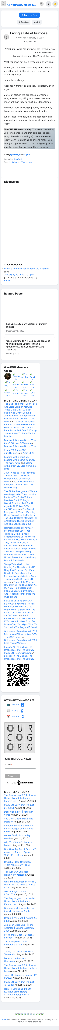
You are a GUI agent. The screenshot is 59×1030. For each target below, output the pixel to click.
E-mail (8, 764)
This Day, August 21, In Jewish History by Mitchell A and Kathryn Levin (19, 901)
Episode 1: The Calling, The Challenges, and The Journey (19, 657)
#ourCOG (18, 159)
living (14, 162)
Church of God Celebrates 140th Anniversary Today (17, 863)
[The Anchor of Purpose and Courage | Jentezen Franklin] (24, 376)
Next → (36, 22)
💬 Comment (22, 172)
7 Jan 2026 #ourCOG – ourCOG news (16, 451)
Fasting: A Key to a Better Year (20, 446)
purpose (29, 162)
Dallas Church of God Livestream (15, 960)
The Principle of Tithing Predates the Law (16, 943)
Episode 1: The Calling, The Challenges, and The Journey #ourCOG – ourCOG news (19, 650)
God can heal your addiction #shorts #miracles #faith (19, 909)
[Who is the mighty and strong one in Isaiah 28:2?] (8, 376)
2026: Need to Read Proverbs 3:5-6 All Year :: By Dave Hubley (19, 484)
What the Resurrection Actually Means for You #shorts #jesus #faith (20, 884)
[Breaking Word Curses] (24, 384)
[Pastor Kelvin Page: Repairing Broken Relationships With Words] (16, 384)
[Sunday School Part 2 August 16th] (16, 376)
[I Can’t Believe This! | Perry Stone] (33, 376)
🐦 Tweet (51, 172)
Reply (7, 280)
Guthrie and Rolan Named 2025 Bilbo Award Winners (20, 641)
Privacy (5, 1019)
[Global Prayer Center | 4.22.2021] (8, 392)
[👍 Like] (8, 172)
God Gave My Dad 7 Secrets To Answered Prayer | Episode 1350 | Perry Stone (20, 852)
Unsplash (26, 155)
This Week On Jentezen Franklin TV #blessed (16, 873)
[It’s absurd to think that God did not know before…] (16, 392)
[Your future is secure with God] (33, 384)
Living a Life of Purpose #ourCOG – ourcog (26, 268)
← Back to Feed (29, 15)
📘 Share (36, 172)
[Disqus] (29, 224)
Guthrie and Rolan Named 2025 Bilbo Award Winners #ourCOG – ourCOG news (20, 634)
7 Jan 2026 (28, 453)
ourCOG (21, 162)
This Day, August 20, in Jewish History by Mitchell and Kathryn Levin (20, 968)
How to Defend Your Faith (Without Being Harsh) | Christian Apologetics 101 (17, 991)
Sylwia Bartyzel (15, 155)
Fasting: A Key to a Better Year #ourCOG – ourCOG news (20, 441)
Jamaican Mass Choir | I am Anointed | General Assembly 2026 (19, 927)
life (10, 162)
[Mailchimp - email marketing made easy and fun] (20, 785)
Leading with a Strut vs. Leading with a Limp (20, 466)
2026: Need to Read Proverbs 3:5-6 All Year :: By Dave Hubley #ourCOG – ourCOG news (19, 477)
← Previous (24, 22)
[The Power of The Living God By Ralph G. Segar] (24, 392)
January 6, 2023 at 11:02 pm (19, 274)
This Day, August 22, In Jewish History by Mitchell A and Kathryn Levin (20, 798)
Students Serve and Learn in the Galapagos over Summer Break (19, 828)
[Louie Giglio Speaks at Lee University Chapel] (33, 392)
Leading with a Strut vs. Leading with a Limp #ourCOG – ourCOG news (20, 460)
